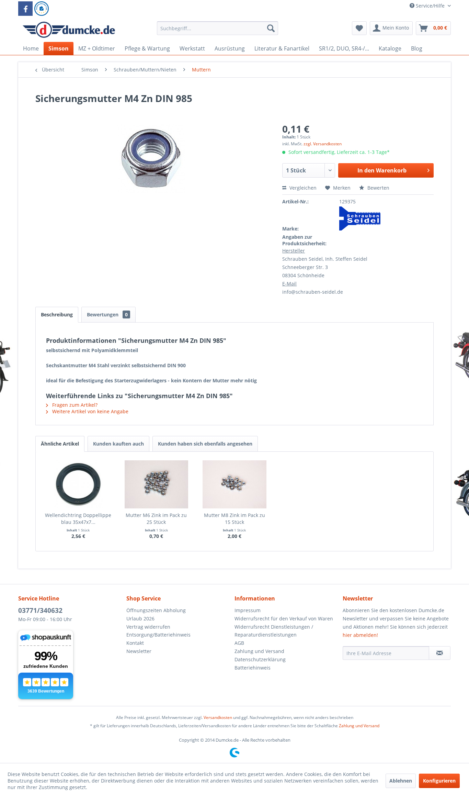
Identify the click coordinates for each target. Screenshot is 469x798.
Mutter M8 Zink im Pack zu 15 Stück (234, 518)
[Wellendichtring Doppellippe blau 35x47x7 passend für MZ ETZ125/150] (78, 484)
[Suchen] (271, 28)
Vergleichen (302, 187)
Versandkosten (218, 717)
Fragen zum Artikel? (74, 405)
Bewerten (377, 187)
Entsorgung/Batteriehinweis (158, 634)
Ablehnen (400, 780)
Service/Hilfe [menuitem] (430, 5)
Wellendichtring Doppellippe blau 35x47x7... (78, 518)
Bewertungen (107, 314)
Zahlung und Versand (259, 651)
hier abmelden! (360, 635)
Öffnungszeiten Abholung (156, 610)
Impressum (248, 610)
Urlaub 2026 (140, 618)
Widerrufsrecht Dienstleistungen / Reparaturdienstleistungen (274, 630)
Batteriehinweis (253, 667)
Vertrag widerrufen (148, 626)
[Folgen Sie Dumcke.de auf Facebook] (25, 8)
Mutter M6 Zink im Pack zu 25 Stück (156, 518)
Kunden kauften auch (118, 443)
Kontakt (135, 643)
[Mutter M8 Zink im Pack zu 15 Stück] (234, 484)
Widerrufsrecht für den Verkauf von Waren (284, 618)
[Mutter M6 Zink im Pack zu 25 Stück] (157, 484)
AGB (239, 643)
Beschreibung (57, 314)
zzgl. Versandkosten (323, 144)
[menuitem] (217, 31)
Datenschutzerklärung (260, 659)
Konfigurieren (439, 780)
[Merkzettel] (359, 28)
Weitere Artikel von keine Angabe (89, 411)
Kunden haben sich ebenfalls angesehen (205, 443)
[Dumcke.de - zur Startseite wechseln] (69, 29)
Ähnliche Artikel (60, 443)
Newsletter (138, 651)
